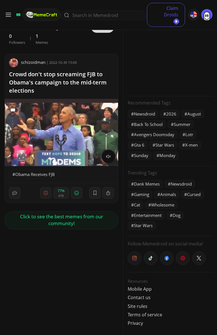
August (194, 114)
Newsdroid (144, 114)
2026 (171, 114)
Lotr (189, 134)
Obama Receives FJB (35, 174)
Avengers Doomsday (154, 134)
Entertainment (148, 215)
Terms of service (145, 315)
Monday (167, 155)
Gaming (141, 194)
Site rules (137, 306)
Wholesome (162, 205)
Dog (177, 215)
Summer (182, 124)
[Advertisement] (170, 56)
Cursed (194, 194)
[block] (108, 193)
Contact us (139, 297)
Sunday (141, 155)
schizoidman (33, 62)
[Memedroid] (17, 14)
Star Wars (164, 145)
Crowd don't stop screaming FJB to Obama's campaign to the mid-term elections (58, 82)
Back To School (148, 124)
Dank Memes (147, 184)
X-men (191, 145)
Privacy (135, 323)
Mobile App (140, 289)
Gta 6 (139, 145)
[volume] (108, 156)
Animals (168, 194)
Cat (137, 205)
